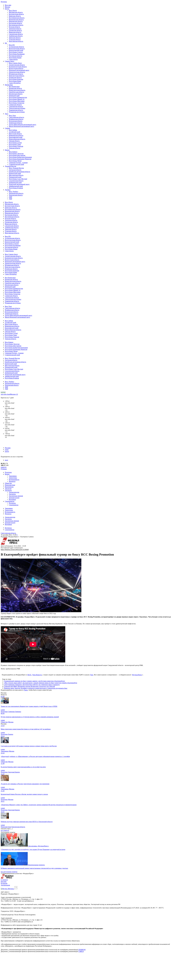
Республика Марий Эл (16, 99)
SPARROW (81, 949)
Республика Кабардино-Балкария (20, 157)
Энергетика (13, 478)
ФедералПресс (137, 675)
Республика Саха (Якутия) (18, 179)
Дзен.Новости (37, 675)
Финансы (12, 481)
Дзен (91, 675)
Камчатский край (15, 173)
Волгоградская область (17, 48)
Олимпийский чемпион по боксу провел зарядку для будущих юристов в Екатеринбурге (34, 681)
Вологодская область (16, 68)
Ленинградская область (17, 72)
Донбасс (8, 190)
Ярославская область (16, 41)
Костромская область (16, 25)
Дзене (26, 690)
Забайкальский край (16, 186)
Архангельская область (17, 65)
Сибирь (7, 128)
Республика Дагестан (16, 153)
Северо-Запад (9, 61)
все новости (5, 830)
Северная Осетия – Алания (18, 162)
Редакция (4, 883)
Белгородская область (16, 14)
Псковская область (15, 77)
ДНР (10, 199)
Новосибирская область (17, 139)
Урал (6, 114)
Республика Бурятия (16, 188)
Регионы (4, 2)
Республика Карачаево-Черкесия (20, 159)
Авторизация (5, 885)
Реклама (7, 448)
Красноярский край (15, 137)
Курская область (14, 27)
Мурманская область (16, 74)
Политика (8, 472)
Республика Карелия (16, 79)
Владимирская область (16, 18)
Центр (7, 9)
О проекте (4, 880)
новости (3, 467)
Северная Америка (14, 711)
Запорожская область (16, 193)
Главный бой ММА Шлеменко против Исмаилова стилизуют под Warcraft (29, 686)
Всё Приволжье (14, 86)
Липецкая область (15, 28)
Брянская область (15, 16)
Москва (7, 7)
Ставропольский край (16, 164)
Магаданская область (16, 175)
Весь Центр (13, 10)
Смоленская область (16, 34)
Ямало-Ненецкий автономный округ (21, 126)
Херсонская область (16, 195)
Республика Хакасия (16, 146)
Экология (8, 488)
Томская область (14, 148)
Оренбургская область (16, 92)
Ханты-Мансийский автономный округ (22, 124)
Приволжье (9, 85)
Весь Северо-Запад (15, 63)
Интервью (12, 499)
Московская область (16, 12)
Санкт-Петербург (15, 83)
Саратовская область (16, 106)
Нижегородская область (17, 90)
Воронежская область (16, 19)
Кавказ (7, 150)
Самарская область (15, 104)
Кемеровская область (16, 135)
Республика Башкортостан (18, 97)
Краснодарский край (16, 50)
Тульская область (15, 39)
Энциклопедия (14, 492)
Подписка (12, 503)
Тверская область (15, 38)
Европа (10, 734)
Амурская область (15, 170)
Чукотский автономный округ (19, 184)
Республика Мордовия (16, 101)
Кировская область (15, 88)
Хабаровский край (15, 182)
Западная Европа (14, 772)
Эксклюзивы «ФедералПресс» (38, 846)
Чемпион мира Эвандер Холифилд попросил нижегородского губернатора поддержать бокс (35, 688)
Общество (8, 483)
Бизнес (7, 474)
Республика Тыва (15, 144)
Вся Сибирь (13, 130)
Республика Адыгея (16, 52)
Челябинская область (16, 119)
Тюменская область (15, 123)
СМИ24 (81, 951)
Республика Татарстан (16, 103)
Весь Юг (12, 45)
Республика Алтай (15, 143)
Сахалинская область (16, 181)
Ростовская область (15, 56)
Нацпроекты (9, 487)
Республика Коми (15, 81)
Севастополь (13, 59)
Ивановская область (16, 21)
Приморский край (15, 177)
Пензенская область (15, 94)
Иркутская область (15, 133)
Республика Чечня (15, 161)
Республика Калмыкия (16, 54)
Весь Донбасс (13, 191)
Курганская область (15, 121)
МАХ (29, 675)
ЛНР (10, 197)
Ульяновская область (16, 110)
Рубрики (4, 469)
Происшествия (10, 485)
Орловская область (15, 30)
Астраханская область (16, 47)
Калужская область (15, 23)
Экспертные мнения (16, 496)
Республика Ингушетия (17, 155)
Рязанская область (15, 32)
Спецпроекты (9, 501)
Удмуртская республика (17, 108)
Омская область (14, 141)
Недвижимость (14, 479)
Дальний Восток (10, 166)
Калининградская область (18, 66)
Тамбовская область (16, 36)
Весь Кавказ (13, 152)
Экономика (13, 476)
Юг (6, 43)
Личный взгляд (14, 498)
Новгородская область (16, 76)
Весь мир (8, 5)
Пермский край (14, 95)
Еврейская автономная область (19, 171)
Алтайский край (14, 132)
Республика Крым (15, 57)
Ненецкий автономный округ (19, 70)
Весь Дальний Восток (16, 168)
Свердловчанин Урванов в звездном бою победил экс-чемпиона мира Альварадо (32, 684)
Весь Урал (12, 115)
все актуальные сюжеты (9, 872)
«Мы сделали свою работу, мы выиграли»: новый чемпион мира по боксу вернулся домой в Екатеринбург (40, 683)
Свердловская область (16, 117)
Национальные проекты (36, 865)
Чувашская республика (17, 112)
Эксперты (8, 490)
